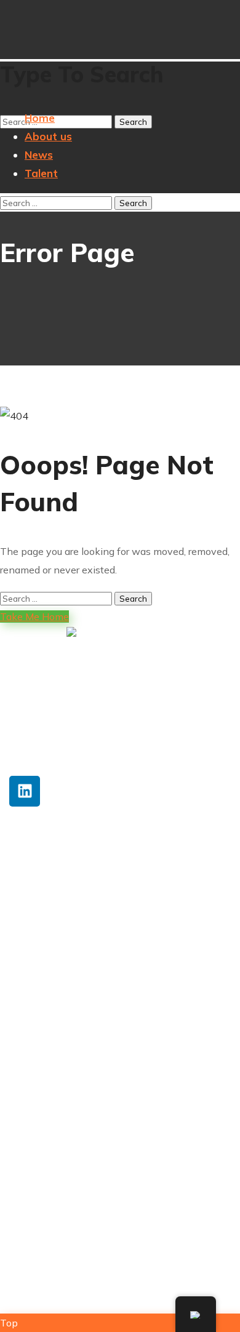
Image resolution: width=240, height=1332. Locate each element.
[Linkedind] (24, 791)
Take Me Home (34, 616)
